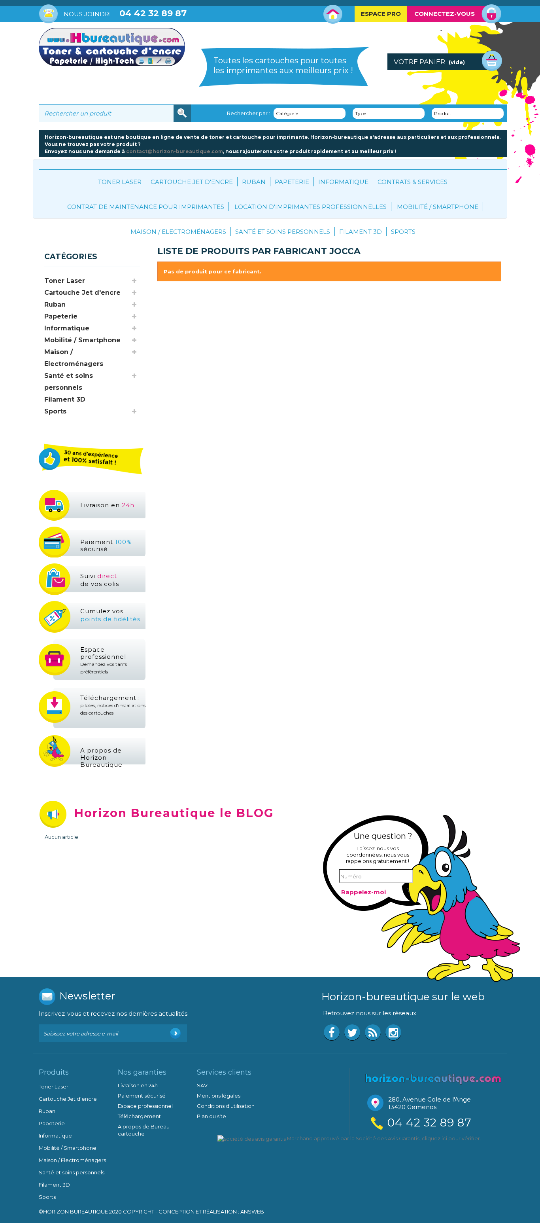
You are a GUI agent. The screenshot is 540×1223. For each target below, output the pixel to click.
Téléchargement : (112, 705)
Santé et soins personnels (282, 231)
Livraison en (107, 505)
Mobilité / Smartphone (437, 206)
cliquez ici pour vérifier (451, 1138)
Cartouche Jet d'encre (192, 182)
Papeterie (292, 182)
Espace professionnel (103, 660)
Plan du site (211, 1116)
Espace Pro (381, 13)
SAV (202, 1085)
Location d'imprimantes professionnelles (310, 206)
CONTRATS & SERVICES (412, 182)
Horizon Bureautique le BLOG (174, 813)
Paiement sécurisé (106, 545)
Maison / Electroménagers (178, 231)
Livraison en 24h (138, 1085)
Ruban (254, 182)
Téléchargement (139, 1116)
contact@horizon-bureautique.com (174, 151)
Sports (403, 231)
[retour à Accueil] (46, 235)
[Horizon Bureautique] (433, 1078)
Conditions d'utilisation (226, 1106)
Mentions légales (218, 1095)
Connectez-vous (444, 13)
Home (333, 14)
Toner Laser (120, 182)
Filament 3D (360, 231)
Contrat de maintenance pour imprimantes (145, 206)
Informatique (343, 182)
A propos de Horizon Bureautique (101, 757)
